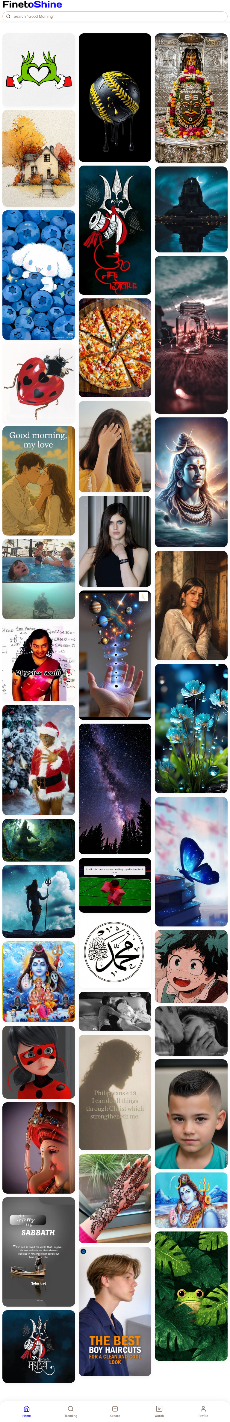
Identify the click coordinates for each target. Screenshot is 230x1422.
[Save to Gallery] (68, 51)
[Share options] (68, 40)
